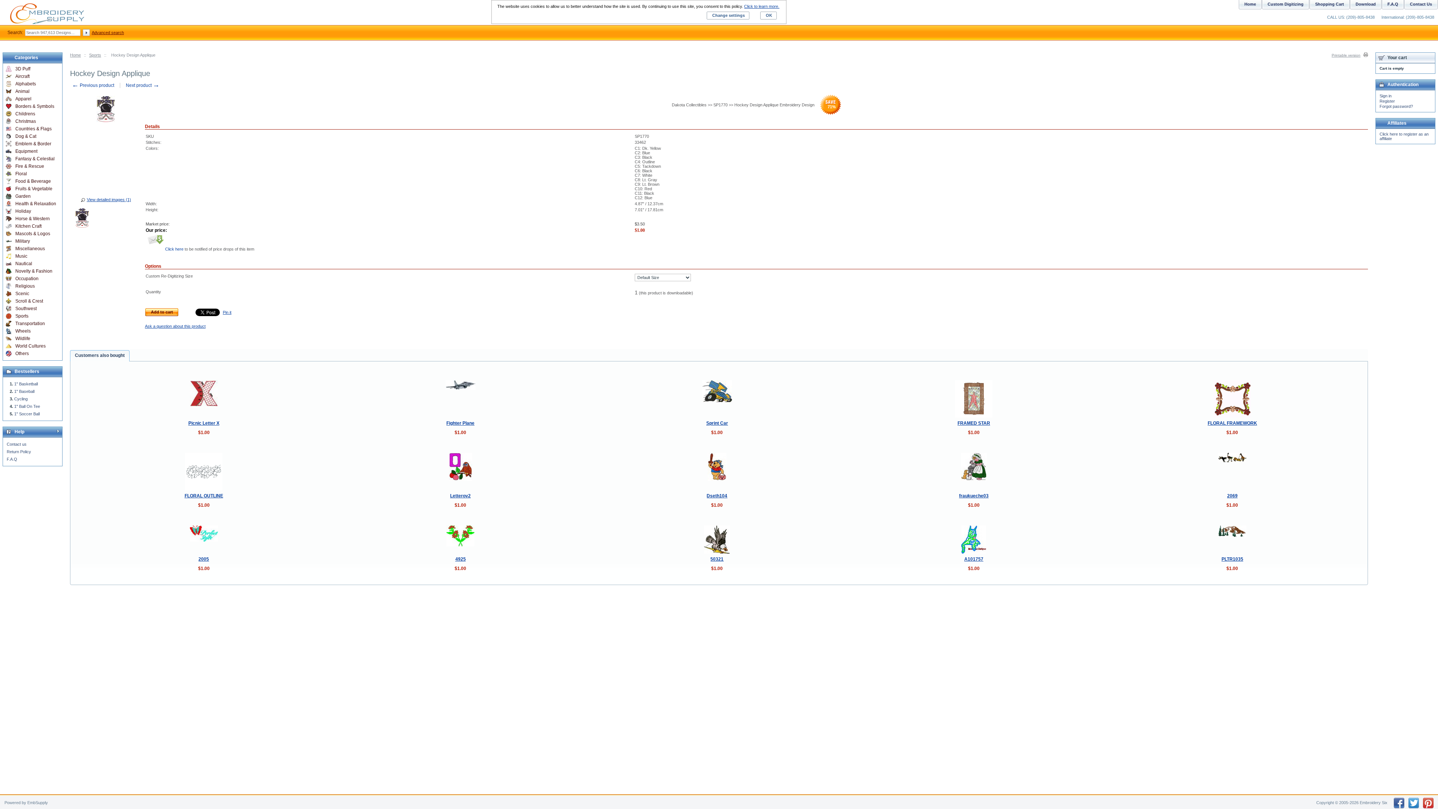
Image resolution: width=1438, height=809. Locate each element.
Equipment (26, 151)
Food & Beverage (33, 181)
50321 (716, 559)
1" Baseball (24, 391)
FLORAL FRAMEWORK (1232, 423)
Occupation (27, 278)
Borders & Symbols (34, 106)
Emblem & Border (33, 143)
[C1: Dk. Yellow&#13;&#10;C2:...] (82, 219)
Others (22, 353)
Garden (23, 196)
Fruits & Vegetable (33, 188)
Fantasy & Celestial (35, 158)
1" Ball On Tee (27, 406)
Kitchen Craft (28, 226)
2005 (203, 559)
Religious (25, 286)
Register (1387, 101)
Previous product (93, 85)
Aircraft (22, 76)
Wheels (23, 331)
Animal (22, 91)
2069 (1232, 496)
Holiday (23, 211)
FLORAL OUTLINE (204, 496)
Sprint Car (717, 423)
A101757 (973, 559)
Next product (143, 85)
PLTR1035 (1232, 559)
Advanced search (108, 32)
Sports (95, 55)
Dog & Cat (25, 136)
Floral (21, 173)
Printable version (1346, 55)
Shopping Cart (1329, 4)
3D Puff (22, 69)
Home (75, 55)
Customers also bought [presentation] (100, 355)
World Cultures (30, 346)
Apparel (23, 98)
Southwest (26, 308)
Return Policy (19, 451)
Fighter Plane (460, 423)
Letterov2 (460, 496)
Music (21, 256)
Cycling (21, 399)
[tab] (100, 355)
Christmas (25, 121)
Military (22, 241)
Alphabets (25, 84)
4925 (460, 559)
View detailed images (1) (109, 199)
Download (1366, 4)
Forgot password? (1396, 106)
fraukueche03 (974, 496)
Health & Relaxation (35, 203)
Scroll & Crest (29, 301)
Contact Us (1421, 4)
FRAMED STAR (974, 423)
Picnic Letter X (203, 423)
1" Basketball (26, 384)
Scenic (22, 293)
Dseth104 (717, 496)
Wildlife (22, 338)
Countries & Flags (33, 128)
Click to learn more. (761, 6)
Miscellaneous (30, 248)
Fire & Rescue (29, 166)
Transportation (30, 323)
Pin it (227, 312)
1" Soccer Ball (27, 414)
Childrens (25, 113)
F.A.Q (12, 459)
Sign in (1386, 96)
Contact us (17, 444)
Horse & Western (32, 218)
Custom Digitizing (1286, 4)
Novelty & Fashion (33, 271)
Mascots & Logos (32, 233)
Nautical (23, 263)
